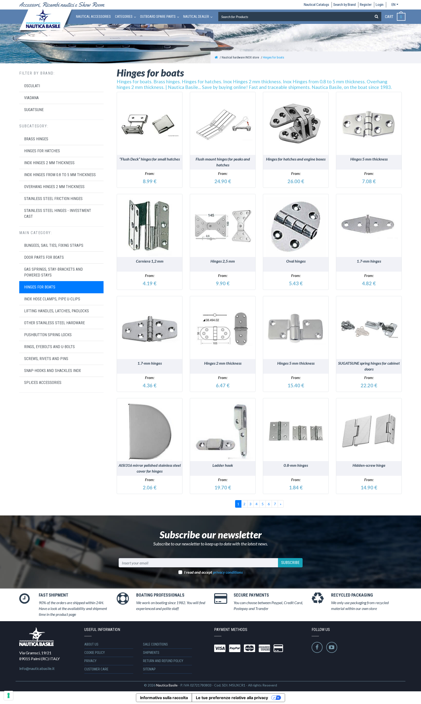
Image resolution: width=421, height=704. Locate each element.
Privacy (90, 661)
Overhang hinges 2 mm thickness (54, 186)
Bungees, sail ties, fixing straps (53, 245)
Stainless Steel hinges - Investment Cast (57, 213)
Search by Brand (344, 4)
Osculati (32, 86)
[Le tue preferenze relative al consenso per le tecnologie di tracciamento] (8, 695)
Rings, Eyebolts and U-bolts (49, 346)
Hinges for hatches (42, 151)
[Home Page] (216, 57)
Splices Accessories (42, 382)
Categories (124, 17)
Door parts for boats (44, 257)
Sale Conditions (155, 644)
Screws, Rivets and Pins (46, 358)
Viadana (31, 97)
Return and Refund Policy (163, 661)
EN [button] (393, 4)
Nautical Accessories (93, 17)
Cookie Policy (94, 653)
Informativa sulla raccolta (164, 697)
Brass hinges (36, 139)
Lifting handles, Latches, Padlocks (56, 311)
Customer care (96, 669)
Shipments (151, 653)
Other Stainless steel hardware (54, 323)
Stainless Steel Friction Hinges (53, 198)
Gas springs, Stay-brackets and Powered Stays (53, 272)
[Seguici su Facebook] (317, 647)
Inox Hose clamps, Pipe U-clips (52, 299)
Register (366, 4)
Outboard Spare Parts (158, 17)
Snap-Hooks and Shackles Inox (52, 370)
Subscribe (290, 562)
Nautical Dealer (196, 17)
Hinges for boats (273, 57)
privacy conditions (228, 572)
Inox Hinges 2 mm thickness (49, 163)
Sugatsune (34, 109)
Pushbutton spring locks (48, 335)
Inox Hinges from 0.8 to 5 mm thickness (60, 174)
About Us (91, 644)
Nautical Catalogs (316, 4)
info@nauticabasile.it (37, 668)
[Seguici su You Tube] (331, 647)
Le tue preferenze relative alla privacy (232, 697)
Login (379, 4)
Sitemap (149, 669)
